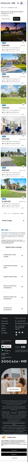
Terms (19, 444)
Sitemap (3, 330)
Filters (17, 19)
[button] (13, 220)
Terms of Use (4, 321)
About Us (3, 328)
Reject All (14, 454)
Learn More (21, 431)
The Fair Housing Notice (20, 428)
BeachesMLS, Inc (5, 234)
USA (5, 213)
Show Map (14, 413)
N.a (22, 213)
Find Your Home (14, 389)
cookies (6, 440)
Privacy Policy (4, 323)
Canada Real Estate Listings (6, 358)
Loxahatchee (15, 213)
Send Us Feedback (21, 342)
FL (9, 213)
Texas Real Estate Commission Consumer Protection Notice (14, 425)
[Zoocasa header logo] (8, 3)
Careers (3, 325)
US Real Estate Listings (5, 354)
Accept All (14, 450)
